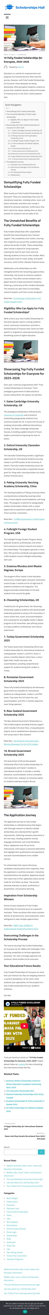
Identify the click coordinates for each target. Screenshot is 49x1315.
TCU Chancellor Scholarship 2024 (20, 1090)
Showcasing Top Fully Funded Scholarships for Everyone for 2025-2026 (23, 126)
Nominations (12, 1225)
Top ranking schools (15, 1252)
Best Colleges (12, 1198)
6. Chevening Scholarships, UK (21, 148)
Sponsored (11, 1242)
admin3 (21, 67)
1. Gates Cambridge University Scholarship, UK (26, 130)
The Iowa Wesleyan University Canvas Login (25, 1179)
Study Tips (11, 1245)
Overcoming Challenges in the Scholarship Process (25, 168)
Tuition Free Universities (17, 1255)
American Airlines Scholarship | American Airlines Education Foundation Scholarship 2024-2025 (23, 1084)
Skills (9, 1238)
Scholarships (22, 54)
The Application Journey (15, 161)
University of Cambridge (14, 415)
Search (6, 1147)
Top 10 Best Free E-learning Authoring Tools (25, 1186)
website (22, 1064)
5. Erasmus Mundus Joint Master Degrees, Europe (25, 144)
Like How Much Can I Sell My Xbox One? (23, 1182)
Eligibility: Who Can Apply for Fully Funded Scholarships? (24, 120)
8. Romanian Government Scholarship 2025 (25, 153)
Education (11, 1205)
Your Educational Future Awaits (21, 172)
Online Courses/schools (16, 1228)
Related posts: (15, 175)
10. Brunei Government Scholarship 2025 (26, 159)
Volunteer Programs (15, 1259)
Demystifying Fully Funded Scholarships (21, 111)
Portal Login (12, 1232)
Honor (9, 1215)
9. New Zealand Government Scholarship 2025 (26, 156)
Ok (25, 1311)
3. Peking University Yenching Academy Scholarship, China (24, 136)
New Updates (12, 1222)
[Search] (41, 1152)
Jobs (8, 1218)
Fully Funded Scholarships (17, 1211)
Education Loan (13, 1208)
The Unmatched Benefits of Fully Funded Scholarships (21, 115)
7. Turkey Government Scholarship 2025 (24, 151)
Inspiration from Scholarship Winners (23, 164)
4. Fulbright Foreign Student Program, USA (25, 140)
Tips (8, 1249)
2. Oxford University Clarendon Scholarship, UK (26, 133)
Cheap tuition (12, 1201)
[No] (46, 1308)
